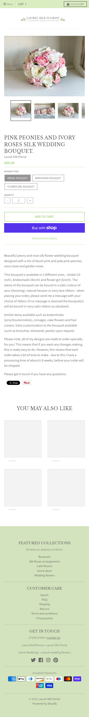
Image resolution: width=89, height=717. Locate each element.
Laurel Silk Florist (15, 157)
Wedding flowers (44, 575)
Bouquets (44, 557)
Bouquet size (11, 171)
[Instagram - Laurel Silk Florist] (48, 660)
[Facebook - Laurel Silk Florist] (40, 660)
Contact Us (53, 638)
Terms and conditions (44, 613)
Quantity (9, 194)
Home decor (44, 571)
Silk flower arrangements (44, 561)
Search (44, 595)
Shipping (44, 604)
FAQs (45, 599)
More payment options (44, 238)
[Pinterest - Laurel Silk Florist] (55, 660)
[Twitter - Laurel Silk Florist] (33, 660)
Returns (44, 609)
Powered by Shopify (44, 703)
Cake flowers (44, 566)
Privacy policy (44, 618)
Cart (77, 4)
